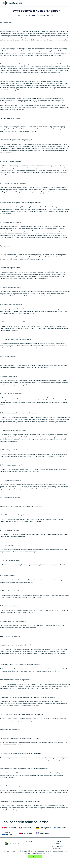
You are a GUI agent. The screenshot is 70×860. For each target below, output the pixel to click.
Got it (35, 856)
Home (19, 15)
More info (41, 853)
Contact (57, 843)
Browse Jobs (57, 848)
